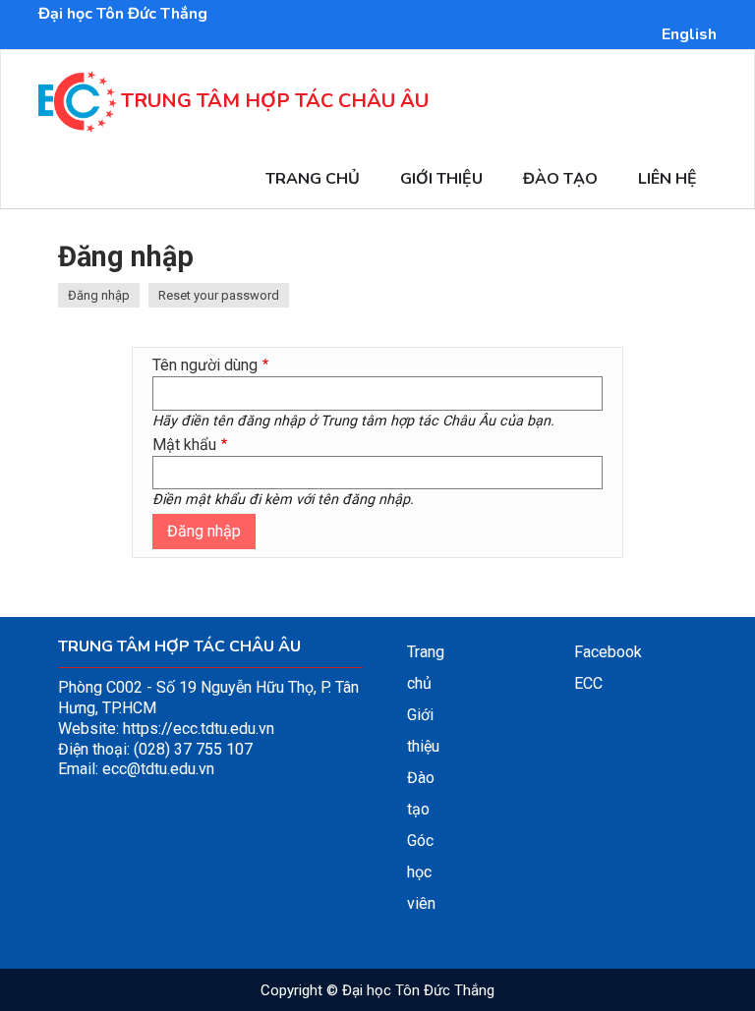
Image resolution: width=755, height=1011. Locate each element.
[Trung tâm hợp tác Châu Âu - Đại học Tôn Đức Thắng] (77, 121)
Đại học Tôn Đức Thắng (122, 14)
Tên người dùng (205, 365)
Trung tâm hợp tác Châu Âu (275, 100)
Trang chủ (312, 179)
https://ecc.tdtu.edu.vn (198, 728)
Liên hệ (667, 179)
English (689, 34)
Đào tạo (560, 179)
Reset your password (218, 295)
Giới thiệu (441, 179)
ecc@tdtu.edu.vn (158, 768)
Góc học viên (421, 872)
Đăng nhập (104, 297)
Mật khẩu (184, 444)
